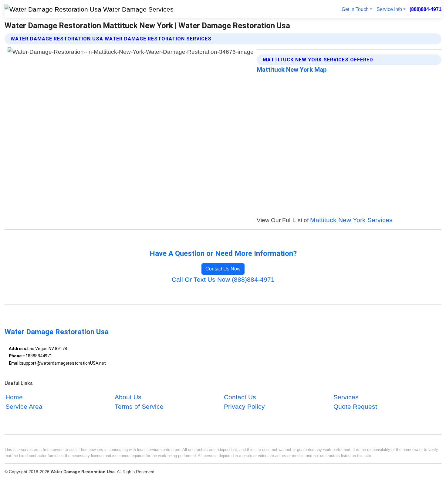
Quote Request (355, 406)
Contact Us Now (223, 268)
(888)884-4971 (425, 9)
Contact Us (240, 397)
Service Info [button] (389, 9)
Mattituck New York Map (292, 69)
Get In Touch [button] (355, 9)
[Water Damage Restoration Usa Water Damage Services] (89, 8)
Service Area (23, 406)
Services (346, 397)
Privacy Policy (244, 406)
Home (14, 397)
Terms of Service (139, 406)
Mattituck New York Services (351, 219)
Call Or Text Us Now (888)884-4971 (223, 279)
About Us (128, 397)
